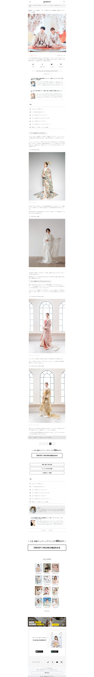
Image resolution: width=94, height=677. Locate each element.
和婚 (34, 5)
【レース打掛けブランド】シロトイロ (39, 115)
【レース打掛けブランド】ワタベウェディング (41, 124)
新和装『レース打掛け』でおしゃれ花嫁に (40, 127)
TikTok (33, 66)
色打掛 (36, 5)
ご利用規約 (41, 669)
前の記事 (43, 530)
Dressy (47, 1)
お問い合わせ (47, 672)
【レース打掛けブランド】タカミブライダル (41, 118)
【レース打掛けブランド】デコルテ (39, 121)
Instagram (61, 66)
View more (47, 610)
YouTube (51, 66)
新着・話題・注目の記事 (47, 464)
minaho (38, 507)
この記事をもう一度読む (47, 472)
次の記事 (50, 530)
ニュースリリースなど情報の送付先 (47, 668)
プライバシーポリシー (47, 669)
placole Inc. (46, 676)
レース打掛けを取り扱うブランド (38, 112)
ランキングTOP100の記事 (47, 468)
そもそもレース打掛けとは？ (37, 108)
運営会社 (38, 669)
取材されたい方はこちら (54, 669)
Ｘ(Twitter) (42, 66)
